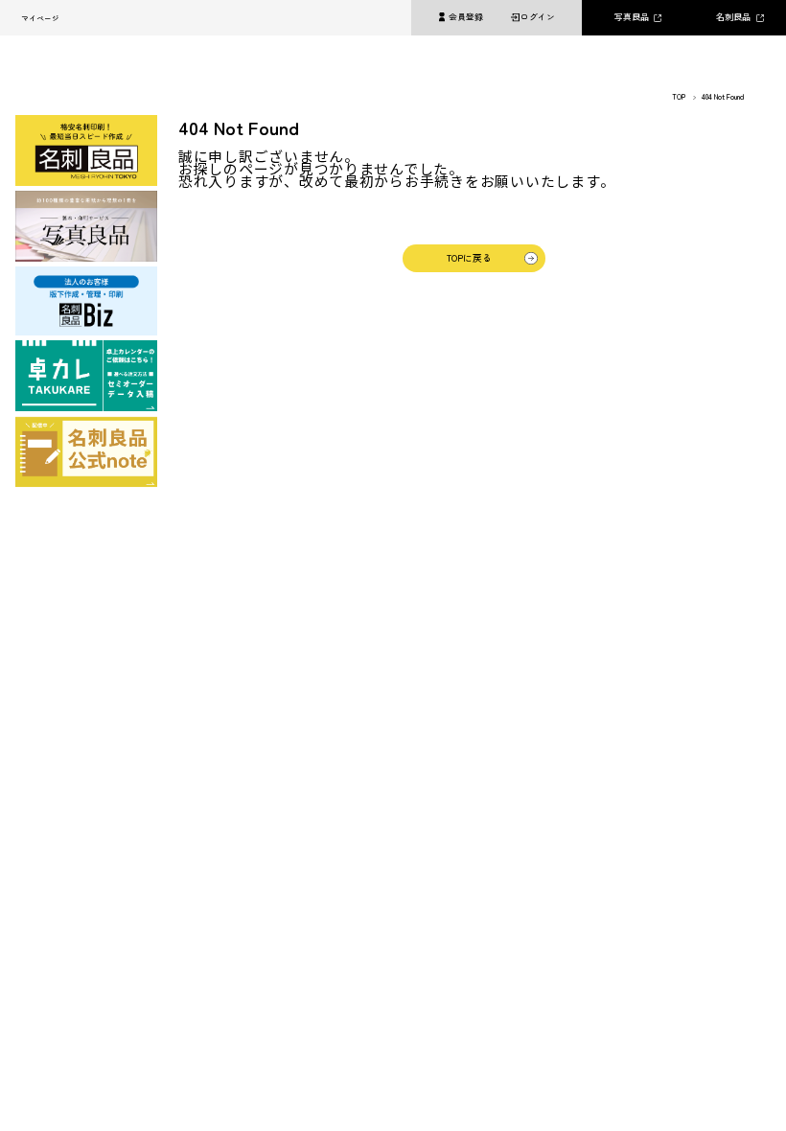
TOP (678, 97)
